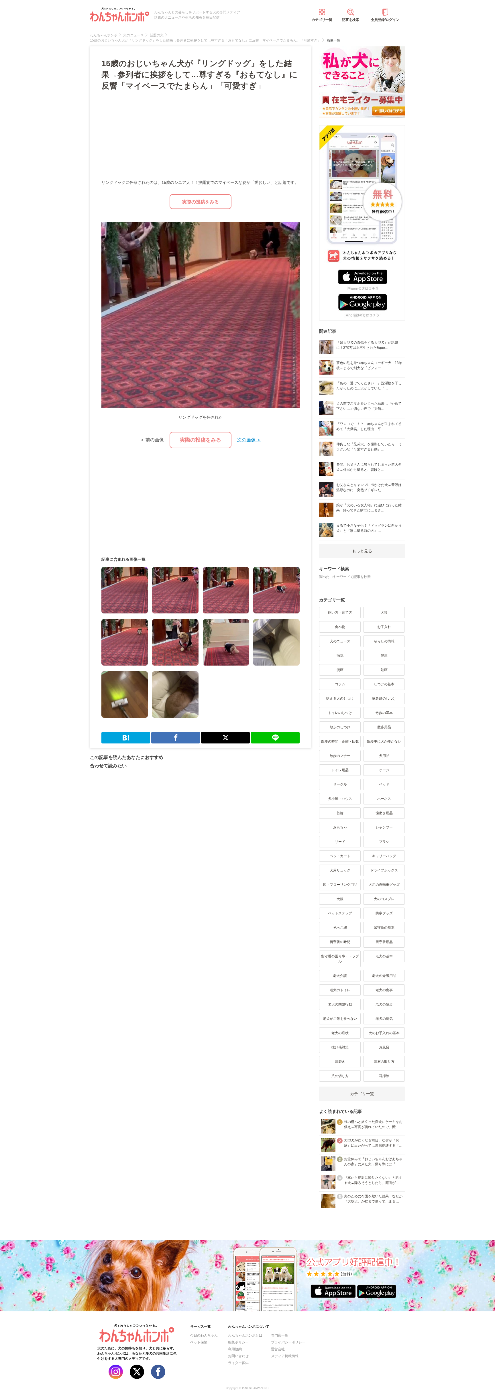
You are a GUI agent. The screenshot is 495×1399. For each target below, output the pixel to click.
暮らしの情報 (384, 641)
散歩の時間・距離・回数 (340, 741)
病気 (340, 656)
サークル (340, 784)
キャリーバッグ (384, 856)
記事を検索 (350, 20)
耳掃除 (384, 1076)
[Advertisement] (151, 136)
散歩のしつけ (340, 727)
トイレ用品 (340, 770)
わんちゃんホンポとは (245, 1335)
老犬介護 (340, 976)
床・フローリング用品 (340, 885)
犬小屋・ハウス (340, 799)
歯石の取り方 (384, 1062)
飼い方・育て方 (340, 613)
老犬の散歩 (384, 1004)
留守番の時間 (340, 942)
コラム (340, 684)
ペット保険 (198, 1342)
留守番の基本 (384, 928)
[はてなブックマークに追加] (125, 737)
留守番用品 (384, 942)
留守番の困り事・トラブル (340, 958)
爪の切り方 (340, 1076)
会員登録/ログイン (385, 20)
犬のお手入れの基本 (384, 1033)
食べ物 (340, 627)
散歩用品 (384, 727)
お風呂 (384, 1047)
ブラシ (384, 842)
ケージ (384, 770)
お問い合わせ (238, 1356)
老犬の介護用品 (384, 976)
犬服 (340, 899)
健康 (384, 656)
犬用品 (384, 756)
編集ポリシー (238, 1342)
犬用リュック (340, 870)
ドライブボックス (384, 870)
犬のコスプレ (384, 899)
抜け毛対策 (340, 1047)
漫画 (340, 670)
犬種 (384, 613)
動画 (384, 670)
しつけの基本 (384, 684)
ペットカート (340, 856)
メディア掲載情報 (284, 1356)
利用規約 (235, 1349)
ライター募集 (238, 1363)
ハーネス (384, 799)
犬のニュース (340, 641)
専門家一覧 (279, 1335)
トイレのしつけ (340, 713)
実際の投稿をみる (200, 201)
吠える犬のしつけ (340, 698)
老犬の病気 (384, 1019)
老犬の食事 (384, 990)
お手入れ (384, 627)
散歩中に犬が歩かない (384, 741)
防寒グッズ (384, 913)
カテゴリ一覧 (322, 20)
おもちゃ (340, 827)
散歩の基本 (384, 713)
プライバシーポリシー (288, 1342)
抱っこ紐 (340, 928)
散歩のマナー (340, 756)
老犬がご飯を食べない (340, 1019)
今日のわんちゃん (204, 1335)
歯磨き (340, 1062)
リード (340, 842)
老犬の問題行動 (340, 1004)
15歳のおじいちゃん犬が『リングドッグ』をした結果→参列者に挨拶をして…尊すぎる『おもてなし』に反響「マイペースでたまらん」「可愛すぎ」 (199, 74)
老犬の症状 (340, 1033)
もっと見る (362, 551)
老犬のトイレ (340, 990)
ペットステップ (340, 913)
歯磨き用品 (384, 813)
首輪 (340, 813)
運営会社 (278, 1349)
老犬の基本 (384, 956)
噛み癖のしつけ (384, 698)
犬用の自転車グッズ (384, 885)
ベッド (384, 784)
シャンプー (384, 827)
